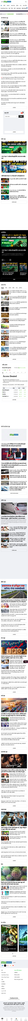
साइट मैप (17, 1004)
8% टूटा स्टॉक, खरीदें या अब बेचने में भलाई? (18, 178)
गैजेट (12, 8)
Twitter (5, 965)
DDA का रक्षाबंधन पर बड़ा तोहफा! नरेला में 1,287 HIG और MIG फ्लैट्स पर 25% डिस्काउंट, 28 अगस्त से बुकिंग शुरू (12, 52)
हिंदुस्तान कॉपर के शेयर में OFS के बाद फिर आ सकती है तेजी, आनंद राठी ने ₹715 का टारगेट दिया (13, 99)
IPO (21, 5)
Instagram (8, 965)
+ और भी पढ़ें (14, 359)
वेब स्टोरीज (25, 5)
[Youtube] (13, 965)
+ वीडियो (14, 279)
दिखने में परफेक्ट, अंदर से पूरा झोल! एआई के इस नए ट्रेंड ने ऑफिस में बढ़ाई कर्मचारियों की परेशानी (18, 546)
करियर (14, 1004)
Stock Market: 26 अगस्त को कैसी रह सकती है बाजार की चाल (18, 191)
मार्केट (4, 5)
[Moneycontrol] (7, 1)
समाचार (8, 5)
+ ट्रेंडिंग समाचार (14, 550)
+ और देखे (14, 107)
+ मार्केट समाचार (14, 202)
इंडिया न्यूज (3, 581)
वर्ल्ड (9, 8)
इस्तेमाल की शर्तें (10, 1004)
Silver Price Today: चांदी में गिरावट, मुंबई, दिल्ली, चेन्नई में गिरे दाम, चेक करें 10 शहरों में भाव (18, 34)
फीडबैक (15, 1003)
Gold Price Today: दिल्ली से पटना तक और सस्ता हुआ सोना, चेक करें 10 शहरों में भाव (13, 57)
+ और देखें (14, 132)
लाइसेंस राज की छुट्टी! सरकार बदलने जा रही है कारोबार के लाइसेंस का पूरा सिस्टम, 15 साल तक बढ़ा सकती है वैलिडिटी (18, 488)
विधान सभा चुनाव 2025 (18, 979)
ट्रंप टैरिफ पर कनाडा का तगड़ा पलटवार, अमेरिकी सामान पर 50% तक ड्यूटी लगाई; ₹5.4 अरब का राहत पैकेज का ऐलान (13, 82)
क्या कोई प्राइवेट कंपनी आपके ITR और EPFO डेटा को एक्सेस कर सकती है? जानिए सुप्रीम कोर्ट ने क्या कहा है (18, 331)
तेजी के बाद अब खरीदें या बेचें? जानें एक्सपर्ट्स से (18, 185)
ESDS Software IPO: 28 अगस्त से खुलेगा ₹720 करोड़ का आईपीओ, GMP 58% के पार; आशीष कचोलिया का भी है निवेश (13, 86)
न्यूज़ (2, 979)
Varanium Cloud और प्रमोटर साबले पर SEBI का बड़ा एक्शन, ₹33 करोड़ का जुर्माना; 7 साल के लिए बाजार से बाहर (13, 90)
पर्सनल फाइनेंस (17, 977)
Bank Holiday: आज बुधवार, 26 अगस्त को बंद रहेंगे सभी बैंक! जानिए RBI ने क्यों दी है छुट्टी (13, 69)
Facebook (2, 965)
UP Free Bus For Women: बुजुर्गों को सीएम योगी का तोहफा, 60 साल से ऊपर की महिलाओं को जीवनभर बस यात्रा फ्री (13, 61)
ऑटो (14, 8)
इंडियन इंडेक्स (24, 8)
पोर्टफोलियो (3, 984)
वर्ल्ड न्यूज (3, 695)
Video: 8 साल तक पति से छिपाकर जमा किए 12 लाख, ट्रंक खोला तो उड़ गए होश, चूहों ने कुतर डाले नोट (18, 529)
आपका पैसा (13, 5)
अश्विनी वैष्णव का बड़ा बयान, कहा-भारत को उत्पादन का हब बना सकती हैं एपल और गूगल (18, 476)
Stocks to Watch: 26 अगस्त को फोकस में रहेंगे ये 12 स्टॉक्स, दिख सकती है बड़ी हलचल (13, 95)
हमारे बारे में (5, 1003)
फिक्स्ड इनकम (16, 974)
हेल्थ (2, 864)
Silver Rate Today (5, 977)
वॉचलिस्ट (3, 988)
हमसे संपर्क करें (10, 1003)
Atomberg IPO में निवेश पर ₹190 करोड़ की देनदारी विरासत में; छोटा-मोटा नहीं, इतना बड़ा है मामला (13, 445)
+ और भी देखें (14, 399)
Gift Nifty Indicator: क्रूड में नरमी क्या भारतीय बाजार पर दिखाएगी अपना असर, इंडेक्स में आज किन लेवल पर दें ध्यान (18, 41)
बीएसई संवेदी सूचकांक (6, 367)
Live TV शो (3, 991)
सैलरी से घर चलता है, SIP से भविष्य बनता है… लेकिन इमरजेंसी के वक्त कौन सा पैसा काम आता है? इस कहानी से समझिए (18, 540)
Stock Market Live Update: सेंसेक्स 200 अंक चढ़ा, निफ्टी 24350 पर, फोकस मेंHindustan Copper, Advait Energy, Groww (13, 78)
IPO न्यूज (3, 638)
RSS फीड (22, 1004)
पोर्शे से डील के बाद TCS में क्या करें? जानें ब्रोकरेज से (12, 176)
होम (1, 5)
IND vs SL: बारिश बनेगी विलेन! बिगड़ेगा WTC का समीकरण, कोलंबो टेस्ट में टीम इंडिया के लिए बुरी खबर (14, 65)
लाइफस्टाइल (19, 8)
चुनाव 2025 (3, 993)
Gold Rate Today (5, 974)
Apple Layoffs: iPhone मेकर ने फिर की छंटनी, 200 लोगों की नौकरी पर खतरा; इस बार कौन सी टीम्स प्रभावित (18, 471)
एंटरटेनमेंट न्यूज (4, 751)
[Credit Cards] (25, 662)
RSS (10, 965)
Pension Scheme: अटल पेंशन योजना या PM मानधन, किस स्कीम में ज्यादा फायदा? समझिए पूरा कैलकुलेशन (18, 320)
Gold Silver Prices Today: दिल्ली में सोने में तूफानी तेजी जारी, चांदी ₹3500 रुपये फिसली (18, 342)
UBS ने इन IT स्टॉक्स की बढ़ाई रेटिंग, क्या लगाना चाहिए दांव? (13, 157)
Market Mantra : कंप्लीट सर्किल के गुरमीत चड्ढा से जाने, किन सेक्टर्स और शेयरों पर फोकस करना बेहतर (18, 197)
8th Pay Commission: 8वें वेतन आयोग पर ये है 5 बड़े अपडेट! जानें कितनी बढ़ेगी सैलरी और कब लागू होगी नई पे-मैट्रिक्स (18, 29)
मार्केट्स (2, 986)
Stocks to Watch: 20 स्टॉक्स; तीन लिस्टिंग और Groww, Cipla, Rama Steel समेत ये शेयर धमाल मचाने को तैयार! (18, 23)
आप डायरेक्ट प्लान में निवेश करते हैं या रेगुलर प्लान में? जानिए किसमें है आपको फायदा (13, 103)
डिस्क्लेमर (19, 1003)
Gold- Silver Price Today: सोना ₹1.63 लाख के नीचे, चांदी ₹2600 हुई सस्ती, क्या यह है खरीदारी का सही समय (18, 354)
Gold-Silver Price (4, 8)
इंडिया (17, 5)
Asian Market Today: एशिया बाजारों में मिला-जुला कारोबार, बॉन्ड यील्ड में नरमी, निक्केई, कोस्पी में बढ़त (14, 74)
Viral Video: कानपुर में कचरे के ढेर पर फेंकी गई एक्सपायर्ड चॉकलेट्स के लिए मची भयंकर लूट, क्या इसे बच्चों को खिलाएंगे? (17, 534)
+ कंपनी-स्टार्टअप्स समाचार (14, 493)
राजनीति (2, 981)
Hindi (14, 962)
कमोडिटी (15, 972)
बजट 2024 (3, 972)
